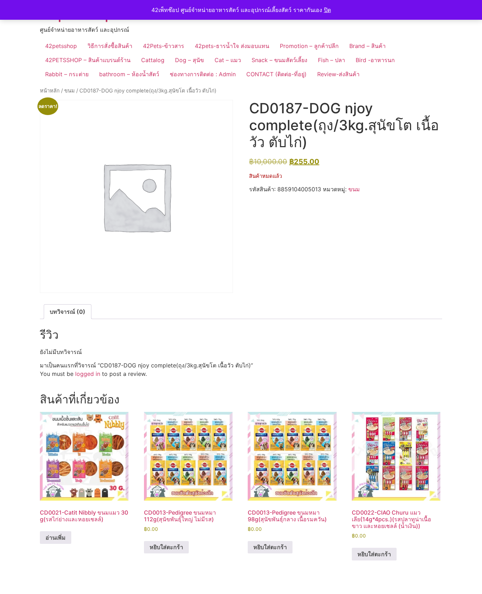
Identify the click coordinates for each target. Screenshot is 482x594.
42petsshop (61, 45)
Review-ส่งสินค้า (338, 74)
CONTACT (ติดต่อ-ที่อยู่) (276, 74)
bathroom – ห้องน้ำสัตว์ (129, 74)
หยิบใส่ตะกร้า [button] (166, 547)
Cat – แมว (228, 60)
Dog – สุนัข (189, 60)
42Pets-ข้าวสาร (163, 45)
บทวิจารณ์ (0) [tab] (67, 311)
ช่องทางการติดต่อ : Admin (203, 74)
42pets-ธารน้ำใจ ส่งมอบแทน (232, 45)
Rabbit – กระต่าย (67, 74)
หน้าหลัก (50, 91)
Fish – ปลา (331, 60)
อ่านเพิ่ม (56, 537)
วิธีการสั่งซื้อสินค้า (110, 45)
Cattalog (152, 60)
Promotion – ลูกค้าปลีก (309, 45)
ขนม (69, 91)
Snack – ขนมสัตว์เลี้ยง (279, 60)
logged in (87, 373)
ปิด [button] (327, 9)
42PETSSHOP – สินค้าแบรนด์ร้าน (88, 60)
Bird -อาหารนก (375, 60)
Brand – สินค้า (367, 45)
